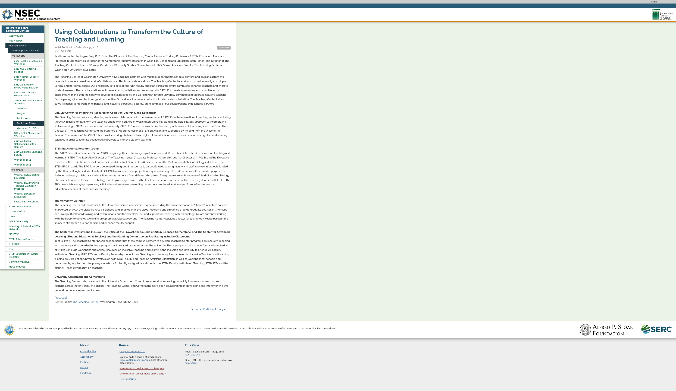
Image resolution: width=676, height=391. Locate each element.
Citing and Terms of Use (132, 351)
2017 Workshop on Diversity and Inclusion (26, 86)
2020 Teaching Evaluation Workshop (28, 62)
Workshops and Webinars (25, 50)
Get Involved (16, 35)
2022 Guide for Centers (26, 201)
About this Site (88, 351)
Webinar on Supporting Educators (26, 176)
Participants (23, 118)
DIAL (11, 249)
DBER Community (18, 221)
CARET (13, 216)
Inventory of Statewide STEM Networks (24, 228)
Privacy (84, 367)
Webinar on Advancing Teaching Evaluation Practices (26, 186)
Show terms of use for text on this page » (142, 368)
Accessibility (86, 356)
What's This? (191, 363)
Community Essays (19, 261)
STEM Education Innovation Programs (24, 255)
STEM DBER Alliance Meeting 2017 (25, 94)
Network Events (17, 45)
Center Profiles (17, 211)
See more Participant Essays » (209, 309)
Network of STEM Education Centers (17, 29)
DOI (57, 50)
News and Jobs (17, 266)
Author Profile (223, 48)
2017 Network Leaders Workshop (26, 78)
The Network (16, 40)
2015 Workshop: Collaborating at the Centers (25, 144)
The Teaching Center (85, 302)
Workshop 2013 (22, 164)
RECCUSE (14, 244)
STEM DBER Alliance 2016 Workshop (28, 134)
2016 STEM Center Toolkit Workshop (28, 102)
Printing (84, 362)
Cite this (66, 50)
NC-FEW (14, 234)
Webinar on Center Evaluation (24, 195)
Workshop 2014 (22, 159)
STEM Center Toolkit (20, 206)
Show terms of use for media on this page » (143, 373)
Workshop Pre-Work (28, 128)
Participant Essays (26, 123)
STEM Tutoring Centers (21, 239)
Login (654, 2)
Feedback (85, 373)
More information (128, 379)
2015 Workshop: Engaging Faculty (28, 153)
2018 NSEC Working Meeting (25, 70)
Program (21, 113)
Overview (22, 108)
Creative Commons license (134, 360)
